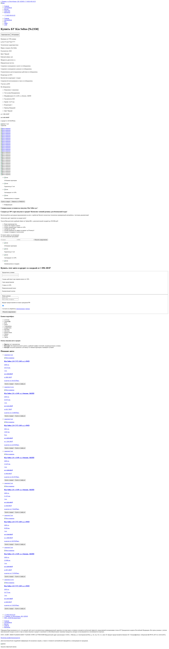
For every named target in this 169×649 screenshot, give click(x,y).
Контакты (7, 12)
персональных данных (23, 308)
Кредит (6, 9)
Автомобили (8, 7)
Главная (6, 6)
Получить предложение (41, 239)
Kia (5, 21)
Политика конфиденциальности (10, 638)
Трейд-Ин (7, 11)
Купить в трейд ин (20, 384)
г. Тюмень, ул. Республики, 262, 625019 (13, 1)
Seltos (6, 23)
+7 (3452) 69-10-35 (30, 1)
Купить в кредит (5, 201)
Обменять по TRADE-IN (18, 201)
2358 (5, 24)
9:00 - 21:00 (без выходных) (12, 618)
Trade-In (6, 625)
